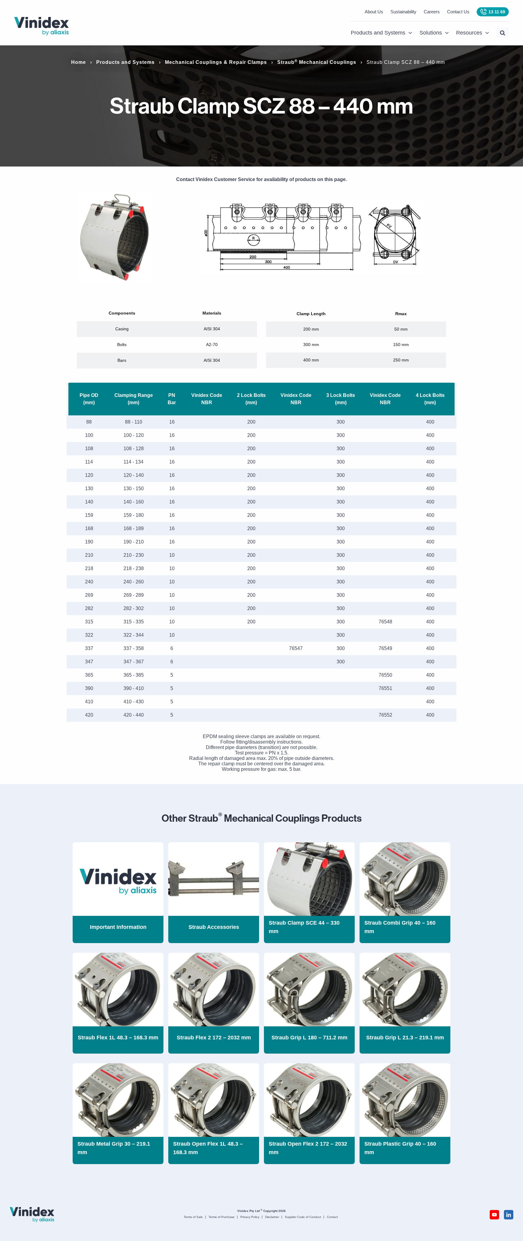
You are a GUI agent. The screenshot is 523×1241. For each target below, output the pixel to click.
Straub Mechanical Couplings (316, 62)
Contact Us (458, 11)
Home (78, 62)
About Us (374, 11)
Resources (469, 33)
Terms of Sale (193, 1217)
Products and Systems (378, 33)
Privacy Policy (249, 1217)
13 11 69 (496, 11)
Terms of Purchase (222, 1217)
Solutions (430, 33)
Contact (332, 1217)
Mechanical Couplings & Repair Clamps (216, 62)
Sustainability (403, 11)
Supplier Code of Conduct (303, 1217)
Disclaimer (272, 1217)
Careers (432, 11)
